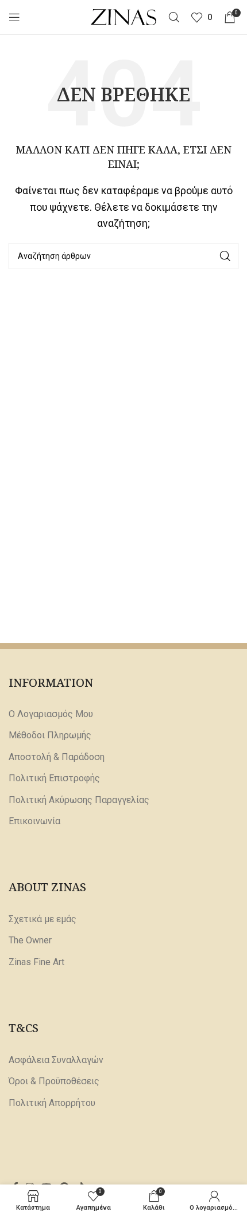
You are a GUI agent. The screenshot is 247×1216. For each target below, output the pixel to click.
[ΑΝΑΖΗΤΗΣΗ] (225, 256)
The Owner (30, 940)
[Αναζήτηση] (174, 17)
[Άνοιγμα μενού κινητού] (14, 17)
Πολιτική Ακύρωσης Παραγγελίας (79, 799)
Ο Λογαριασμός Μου (51, 714)
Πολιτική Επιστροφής (54, 778)
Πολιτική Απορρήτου (52, 1102)
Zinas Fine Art (36, 962)
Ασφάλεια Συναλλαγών (56, 1059)
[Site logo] (124, 16)
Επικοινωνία (34, 821)
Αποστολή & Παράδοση (57, 756)
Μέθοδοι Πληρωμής (50, 735)
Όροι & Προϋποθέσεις (54, 1081)
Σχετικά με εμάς (42, 919)
